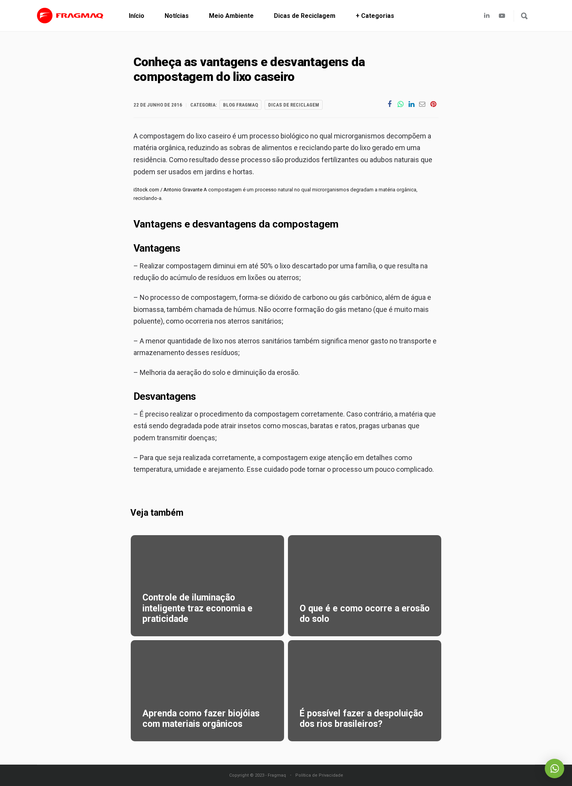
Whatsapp (554, 768)
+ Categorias (375, 15)
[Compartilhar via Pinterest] (433, 104)
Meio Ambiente (231, 15)
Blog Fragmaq (240, 105)
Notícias (177, 15)
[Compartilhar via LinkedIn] (411, 104)
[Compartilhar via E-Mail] (422, 104)
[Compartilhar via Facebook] (389, 104)
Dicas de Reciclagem (304, 15)
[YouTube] (504, 15)
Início (136, 15)
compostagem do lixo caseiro (185, 136)
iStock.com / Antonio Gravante (167, 190)
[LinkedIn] (486, 15)
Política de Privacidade (319, 775)
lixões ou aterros (273, 277)
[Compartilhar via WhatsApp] (400, 104)
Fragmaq (277, 775)
